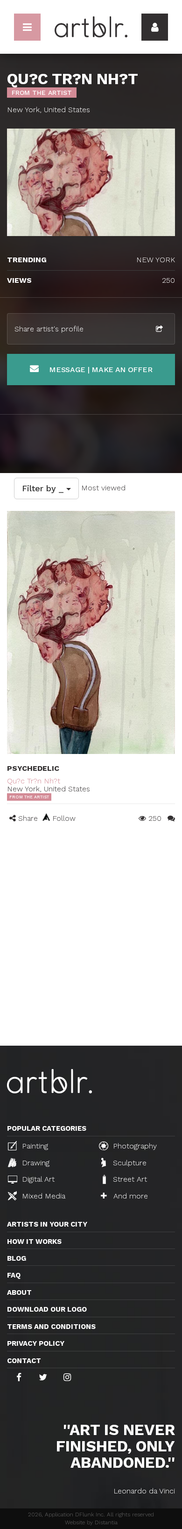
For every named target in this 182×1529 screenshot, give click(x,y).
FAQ (14, 1275)
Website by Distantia (91, 1522)
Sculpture (129, 1162)
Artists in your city (47, 1224)
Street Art (129, 1179)
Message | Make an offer (99, 369)
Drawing (34, 1162)
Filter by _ (44, 488)
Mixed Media (42, 1196)
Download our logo (47, 1309)
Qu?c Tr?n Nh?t (33, 780)
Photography (134, 1145)
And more (129, 1196)
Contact (24, 1361)
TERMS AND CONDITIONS (51, 1326)
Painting (34, 1145)
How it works (34, 1241)
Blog (16, 1258)
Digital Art (37, 1179)
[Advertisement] (91, 950)
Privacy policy (35, 1343)
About (19, 1292)
